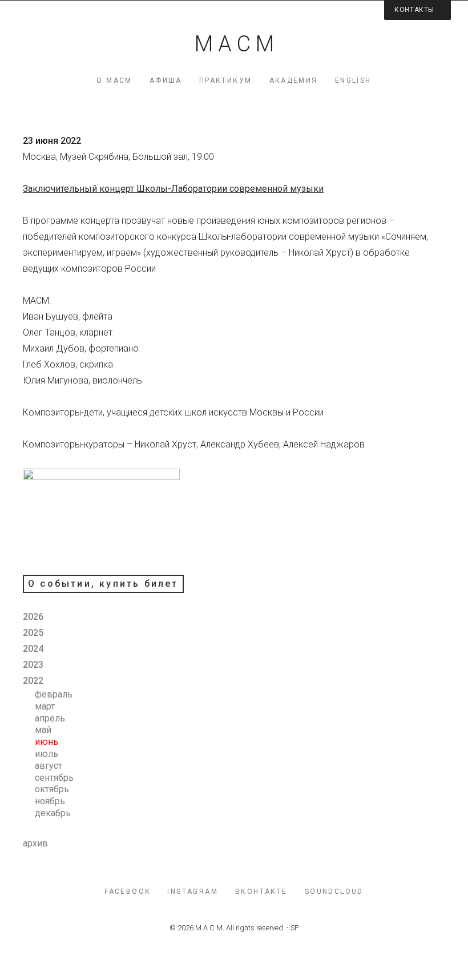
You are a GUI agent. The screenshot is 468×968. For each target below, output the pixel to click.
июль (46, 753)
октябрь (52, 789)
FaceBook (127, 892)
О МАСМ (114, 80)
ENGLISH (353, 80)
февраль (53, 694)
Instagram (192, 892)
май (43, 729)
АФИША (166, 80)
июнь (46, 741)
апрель (50, 718)
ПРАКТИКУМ (225, 80)
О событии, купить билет (103, 583)
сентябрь (54, 777)
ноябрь (50, 801)
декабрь (53, 813)
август (48, 765)
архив (35, 843)
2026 (33, 616)
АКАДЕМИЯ (293, 80)
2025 (33, 632)
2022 (33, 680)
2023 (33, 664)
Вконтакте (261, 892)
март (45, 706)
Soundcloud (334, 892)
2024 (33, 648)
